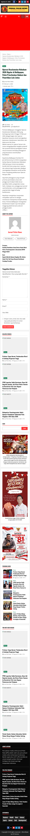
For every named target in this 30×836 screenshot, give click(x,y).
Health (11, 817)
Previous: (14, 248)
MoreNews (25, 832)
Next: (14, 258)
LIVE (27, 16)
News (4, 66)
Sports (5, 820)
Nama (4, 300)
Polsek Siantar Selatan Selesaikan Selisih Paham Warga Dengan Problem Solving (7, 605)
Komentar (6, 277)
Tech (15, 820)
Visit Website (8, 238)
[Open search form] (19, 16)
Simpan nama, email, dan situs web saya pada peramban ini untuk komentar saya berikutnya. (14, 321)
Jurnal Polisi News (8, 81)
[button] (2, 16)
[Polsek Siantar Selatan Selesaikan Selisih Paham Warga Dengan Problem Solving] (15, 723)
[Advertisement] (15, 34)
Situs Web (5, 312)
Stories (10, 820)
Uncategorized (22, 820)
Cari (3, 424)
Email (4, 306)
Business (5, 817)
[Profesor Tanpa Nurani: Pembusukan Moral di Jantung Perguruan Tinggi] (15, 345)
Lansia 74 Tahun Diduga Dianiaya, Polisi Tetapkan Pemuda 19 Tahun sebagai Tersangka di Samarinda (7, 615)
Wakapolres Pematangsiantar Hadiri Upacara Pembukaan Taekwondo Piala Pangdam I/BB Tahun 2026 (13, 414)
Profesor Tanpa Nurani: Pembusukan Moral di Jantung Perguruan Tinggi (14, 357)
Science (22, 817)
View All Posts (21, 238)
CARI (24, 428)
